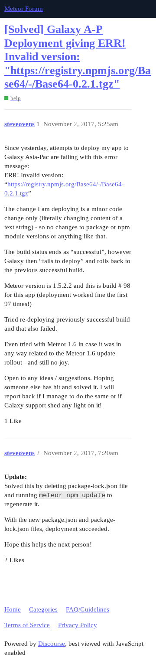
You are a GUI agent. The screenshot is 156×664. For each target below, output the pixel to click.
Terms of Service (27, 625)
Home (12, 609)
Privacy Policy (77, 625)
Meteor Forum (23, 8)
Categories (43, 609)
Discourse (51, 643)
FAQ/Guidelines (87, 609)
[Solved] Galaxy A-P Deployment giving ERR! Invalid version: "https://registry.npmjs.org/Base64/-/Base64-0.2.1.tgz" (77, 56)
